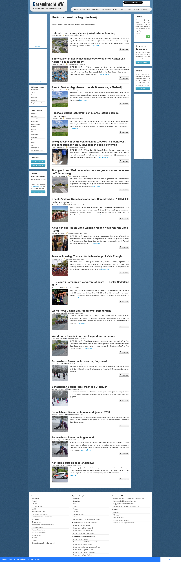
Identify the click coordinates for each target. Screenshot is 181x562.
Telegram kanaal (78, 514)
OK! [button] (170, 559)
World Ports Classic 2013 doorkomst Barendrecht (81, 310)
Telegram (34, 95)
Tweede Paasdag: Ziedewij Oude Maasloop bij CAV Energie (87, 256)
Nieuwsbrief (34, 90)
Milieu (33, 132)
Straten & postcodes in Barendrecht (43, 543)
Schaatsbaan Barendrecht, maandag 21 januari (79, 386)
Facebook (34, 97)
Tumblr (75, 517)
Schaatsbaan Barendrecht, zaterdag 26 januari (79, 361)
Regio (33, 142)
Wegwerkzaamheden (37, 150)
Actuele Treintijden (38, 192)
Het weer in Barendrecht (40, 514)
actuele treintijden (38, 186)
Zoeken (136, 9)
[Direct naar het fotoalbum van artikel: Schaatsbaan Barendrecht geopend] (67, 439)
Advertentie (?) (38, 46)
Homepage (35, 498)
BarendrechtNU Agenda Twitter (83, 550)
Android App (77, 498)
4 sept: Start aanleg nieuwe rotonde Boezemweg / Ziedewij (87, 87)
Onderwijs (34, 137)
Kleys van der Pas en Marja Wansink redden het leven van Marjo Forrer (90, 229)
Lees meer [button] (40, 559)
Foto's (115, 9)
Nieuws (34, 504)
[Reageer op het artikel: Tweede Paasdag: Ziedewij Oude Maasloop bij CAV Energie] (64, 259)
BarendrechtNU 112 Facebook (83, 531)
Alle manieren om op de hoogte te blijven (86, 519)
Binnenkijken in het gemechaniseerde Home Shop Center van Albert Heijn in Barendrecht (88, 60)
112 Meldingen (37, 506)
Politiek (33, 140)
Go (148, 37)
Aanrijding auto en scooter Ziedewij (73, 462)
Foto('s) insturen (118, 517)
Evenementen (106, 9)
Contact (144, 9)
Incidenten (95, 9)
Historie (33, 129)
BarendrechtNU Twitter (80, 539)
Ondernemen (35, 134)
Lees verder (97, 46)
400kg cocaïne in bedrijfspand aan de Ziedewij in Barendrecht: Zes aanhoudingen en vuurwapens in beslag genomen (89, 143)
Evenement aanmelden (121, 520)
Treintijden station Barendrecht (42, 517)
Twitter (33, 92)
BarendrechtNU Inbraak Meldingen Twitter (87, 547)
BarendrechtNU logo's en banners (124, 501)
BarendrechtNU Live (38, 511)
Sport (32, 145)
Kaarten (129, 9)
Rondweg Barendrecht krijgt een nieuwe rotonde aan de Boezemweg (85, 114)
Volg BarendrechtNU (37, 103)
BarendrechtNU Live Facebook (83, 528)
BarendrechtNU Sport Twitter (82, 555)
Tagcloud (35, 540)
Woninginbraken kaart (39, 532)
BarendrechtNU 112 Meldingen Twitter (85, 542)
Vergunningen (36, 535)
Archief (143, 88)
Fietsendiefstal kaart (38, 530)
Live (88, 9)
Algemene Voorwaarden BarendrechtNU (126, 506)
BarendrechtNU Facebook (81, 525)
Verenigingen (35, 147)
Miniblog (34, 509)
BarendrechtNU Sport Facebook (83, 533)
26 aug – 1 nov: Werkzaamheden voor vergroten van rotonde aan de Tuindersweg (90, 171)
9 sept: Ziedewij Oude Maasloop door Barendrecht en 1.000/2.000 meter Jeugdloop (90, 200)
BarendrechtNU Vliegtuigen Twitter (84, 552)
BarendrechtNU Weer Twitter (82, 544)
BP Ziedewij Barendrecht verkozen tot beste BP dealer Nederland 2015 (90, 283)
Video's (122, 9)
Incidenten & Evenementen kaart (43, 525)
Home (76, 9)
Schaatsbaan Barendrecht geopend (73, 437)
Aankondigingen (36, 119)
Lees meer (124, 49)
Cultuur (33, 127)
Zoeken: (138, 34)
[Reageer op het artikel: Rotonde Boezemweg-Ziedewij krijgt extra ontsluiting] (64, 35)
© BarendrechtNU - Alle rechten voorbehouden (128, 498)
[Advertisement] (38, 30)
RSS (74, 504)
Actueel (82, 9)
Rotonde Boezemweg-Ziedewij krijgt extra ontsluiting (83, 33)
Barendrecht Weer (142, 62)
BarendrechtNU (35, 124)
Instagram (34, 100)
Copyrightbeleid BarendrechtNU (123, 504)
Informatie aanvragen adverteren (124, 523)
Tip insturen (117, 515)
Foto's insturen (38, 161)
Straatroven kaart (37, 527)
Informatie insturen (38, 165)
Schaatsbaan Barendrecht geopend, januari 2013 (81, 412)
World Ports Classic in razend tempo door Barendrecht (84, 336)
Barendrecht (34, 121)
